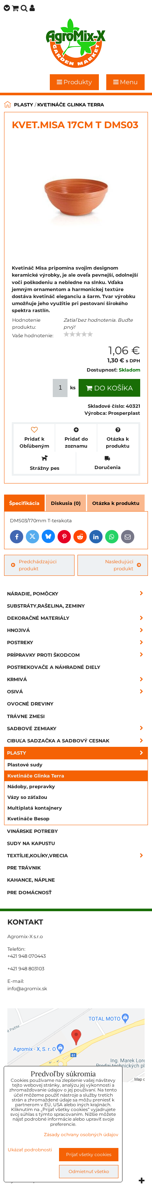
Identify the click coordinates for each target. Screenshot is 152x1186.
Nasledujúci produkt (119, 565)
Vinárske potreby (32, 831)
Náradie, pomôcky (32, 594)
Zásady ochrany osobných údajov (81, 1134)
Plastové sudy (24, 765)
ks (73, 387)
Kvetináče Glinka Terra (35, 776)
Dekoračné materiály (38, 618)
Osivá (15, 691)
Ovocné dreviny (30, 704)
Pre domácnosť (29, 892)
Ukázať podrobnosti (30, 1149)
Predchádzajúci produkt (37, 565)
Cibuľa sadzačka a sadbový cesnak (58, 741)
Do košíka (112, 388)
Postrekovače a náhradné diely (53, 667)
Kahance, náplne (31, 880)
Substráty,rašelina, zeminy (46, 606)
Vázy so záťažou (27, 797)
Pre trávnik (24, 868)
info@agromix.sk (27, 988)
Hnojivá (18, 630)
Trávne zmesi (26, 716)
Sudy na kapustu (31, 843)
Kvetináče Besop (28, 818)
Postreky (20, 642)
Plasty (16, 753)
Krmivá (17, 679)
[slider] (78, 334)
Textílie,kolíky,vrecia (37, 855)
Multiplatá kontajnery (34, 808)
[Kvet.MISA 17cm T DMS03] (76, 197)
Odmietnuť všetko (89, 1171)
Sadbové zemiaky (31, 728)
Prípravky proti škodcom (43, 655)
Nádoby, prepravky (31, 786)
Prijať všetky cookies (88, 1154)
